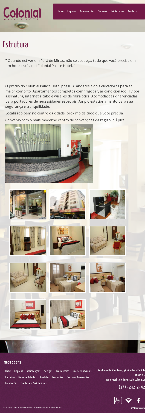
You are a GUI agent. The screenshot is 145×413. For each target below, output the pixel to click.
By (132, 407)
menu (53, 8)
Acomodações (87, 11)
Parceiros (10, 377)
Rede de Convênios (82, 371)
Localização (11, 383)
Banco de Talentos (27, 377)
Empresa (71, 11)
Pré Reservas (117, 11)
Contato (132, 11)
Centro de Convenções (78, 377)
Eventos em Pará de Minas (34, 383)
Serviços (102, 11)
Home (60, 11)
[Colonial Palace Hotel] (23, 14)
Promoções (57, 377)
